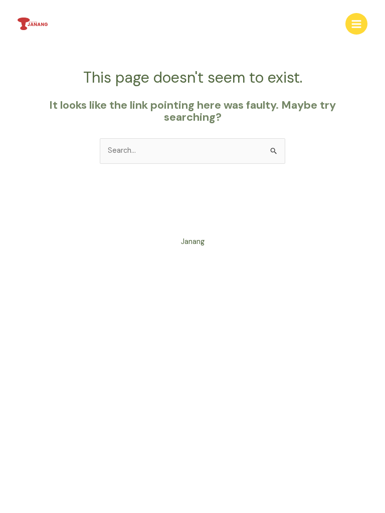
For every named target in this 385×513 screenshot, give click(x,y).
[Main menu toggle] (356, 24)
